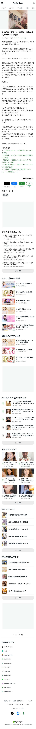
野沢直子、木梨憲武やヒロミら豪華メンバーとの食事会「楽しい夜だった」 (18, 263)
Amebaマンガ (7, 675)
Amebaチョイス (8, 647)
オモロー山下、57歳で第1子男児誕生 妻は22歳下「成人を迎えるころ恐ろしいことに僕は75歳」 (27, 465)
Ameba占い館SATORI (9, 683)
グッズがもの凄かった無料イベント (18, 562)
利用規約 (10, 704)
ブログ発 (20, 8)
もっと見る (18, 271)
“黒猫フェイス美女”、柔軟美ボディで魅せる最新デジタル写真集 (10, 496)
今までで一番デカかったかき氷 (17, 569)
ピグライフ (6, 679)
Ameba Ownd (7, 663)
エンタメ (11, 8)
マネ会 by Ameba (8, 655)
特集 (27, 8)
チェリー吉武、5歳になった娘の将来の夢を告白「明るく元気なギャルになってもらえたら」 (19, 250)
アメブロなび (7, 687)
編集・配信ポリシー (19, 701)
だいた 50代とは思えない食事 (17, 591)
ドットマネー (7, 651)
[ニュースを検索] (34, 3)
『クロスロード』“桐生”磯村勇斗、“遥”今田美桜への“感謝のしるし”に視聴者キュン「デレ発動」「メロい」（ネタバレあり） (23, 404)
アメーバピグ (7, 667)
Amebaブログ (7, 659)
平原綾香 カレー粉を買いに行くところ (19, 584)
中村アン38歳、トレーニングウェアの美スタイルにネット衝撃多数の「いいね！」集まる (23, 435)
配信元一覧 (7, 701)
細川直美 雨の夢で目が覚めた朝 (17, 576)
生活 (33, 8)
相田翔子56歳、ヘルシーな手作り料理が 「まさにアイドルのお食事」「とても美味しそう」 (22, 411)
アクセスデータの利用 (18, 708)
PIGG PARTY (7, 671)
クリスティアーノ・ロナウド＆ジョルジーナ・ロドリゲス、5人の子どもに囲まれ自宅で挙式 (23, 419)
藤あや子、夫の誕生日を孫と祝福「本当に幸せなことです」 (18, 243)
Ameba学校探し (8, 691)
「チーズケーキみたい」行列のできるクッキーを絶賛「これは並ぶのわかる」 (18, 256)
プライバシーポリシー (22, 704)
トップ (4, 8)
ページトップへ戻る (18, 635)
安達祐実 (5, 195)
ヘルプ (30, 701)
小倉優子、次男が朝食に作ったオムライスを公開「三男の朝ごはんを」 (18, 236)
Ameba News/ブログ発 (20, 38)
